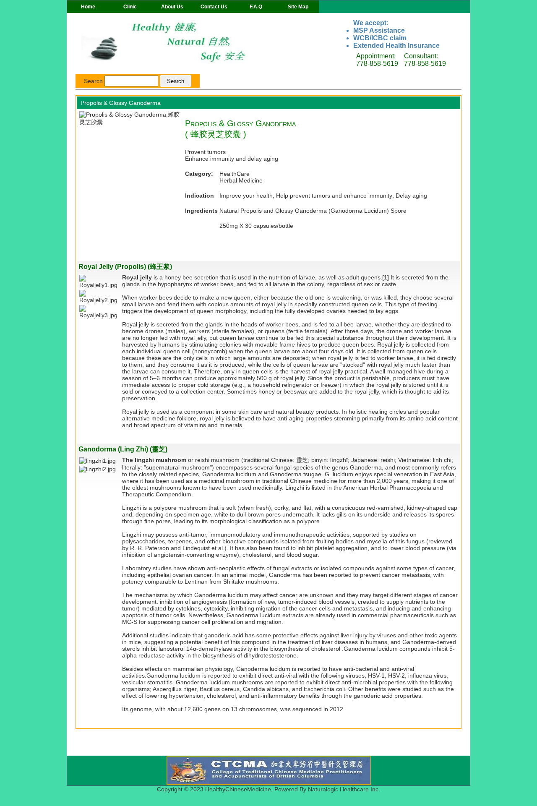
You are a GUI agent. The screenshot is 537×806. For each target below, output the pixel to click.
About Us (172, 7)
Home (88, 7)
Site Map (298, 7)
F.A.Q (256, 7)
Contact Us (214, 7)
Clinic (130, 7)
